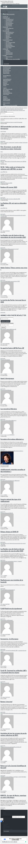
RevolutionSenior (9, 45)
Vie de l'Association (9, 20)
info (4, 107)
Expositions (8, 34)
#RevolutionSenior (9, 33)
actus (2, 107)
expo (22, 107)
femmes (19, 109)
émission (17, 110)
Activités (7, 29)
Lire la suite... (3, 141)
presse (8, 107)
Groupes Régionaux (9, 28)
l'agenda (7, 41)
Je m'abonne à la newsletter (6, 816)
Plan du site (5, 824)
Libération (12, 109)
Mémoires (8, 36)
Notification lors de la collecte (9, 842)
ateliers (4, 109)
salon (10, 107)
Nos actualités (8, 43)
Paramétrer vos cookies (8, 829)
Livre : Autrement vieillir (10, 42)
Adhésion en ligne (9, 52)
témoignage (3, 110)
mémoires (7, 110)
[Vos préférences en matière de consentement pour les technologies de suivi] (25, 842)
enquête (16, 107)
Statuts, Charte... (9, 25)
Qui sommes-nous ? (10, 19)
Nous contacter (9, 21)
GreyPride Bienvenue (10, 32)
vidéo (14, 110)
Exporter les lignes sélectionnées (7, 1)
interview (21, 110)
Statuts (4, 812)
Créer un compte (9, 56)
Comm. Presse (8, 47)
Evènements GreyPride (10, 46)
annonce (25, 107)
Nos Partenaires (9, 24)
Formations (8, 51)
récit (22, 109)
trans (24, 110)
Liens (7, 58)
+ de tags (5, 111)
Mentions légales (6, 826)
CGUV (4, 828)
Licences (5, 825)
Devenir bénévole (9, 54)
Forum (2, 111)
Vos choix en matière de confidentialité (15, 839)
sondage (19, 107)
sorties (13, 107)
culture (15, 109)
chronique (8, 109)
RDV (6, 107)
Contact (7, 38)
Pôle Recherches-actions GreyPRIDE (13, 59)
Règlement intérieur (7, 814)
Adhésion (7, 50)
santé (2, 109)
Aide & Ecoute (8, 37)
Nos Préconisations (9, 23)
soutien (11, 110)
